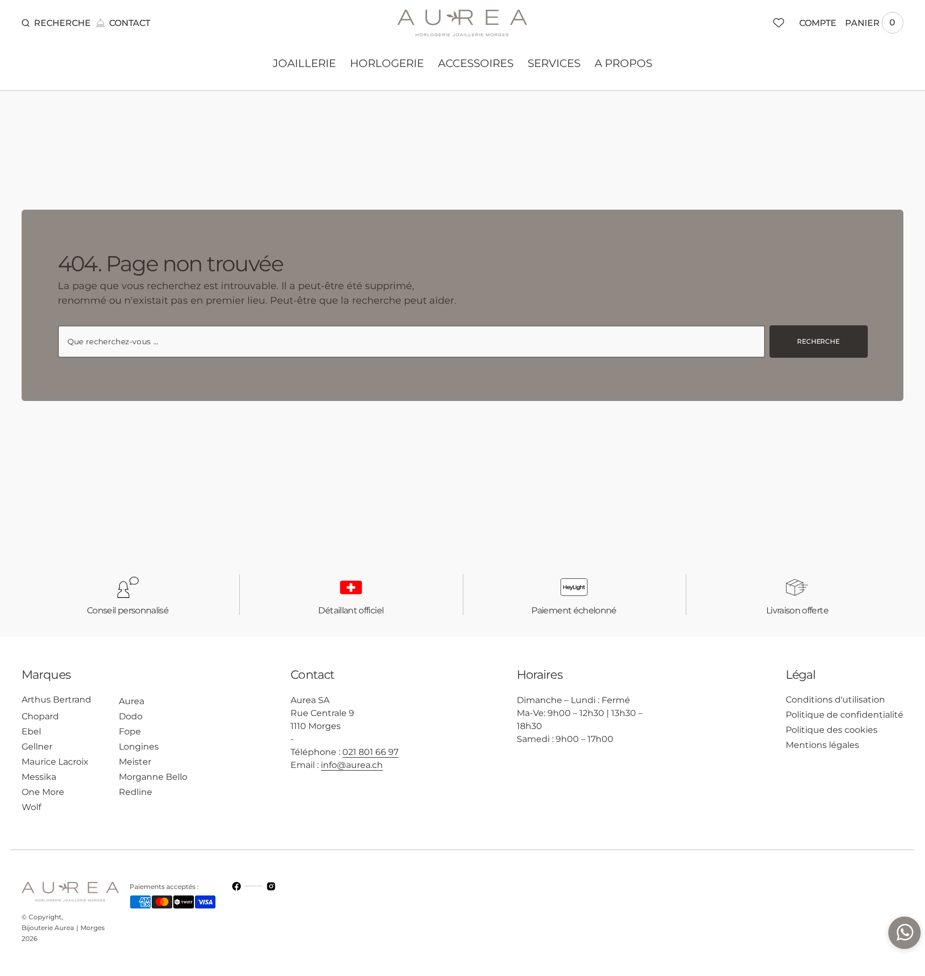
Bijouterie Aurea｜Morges (63, 928)
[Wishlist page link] (778, 22)
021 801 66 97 (370, 752)
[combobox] (411, 341)
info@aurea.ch (352, 765)
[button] (56, 23)
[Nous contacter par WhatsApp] (904, 933)
